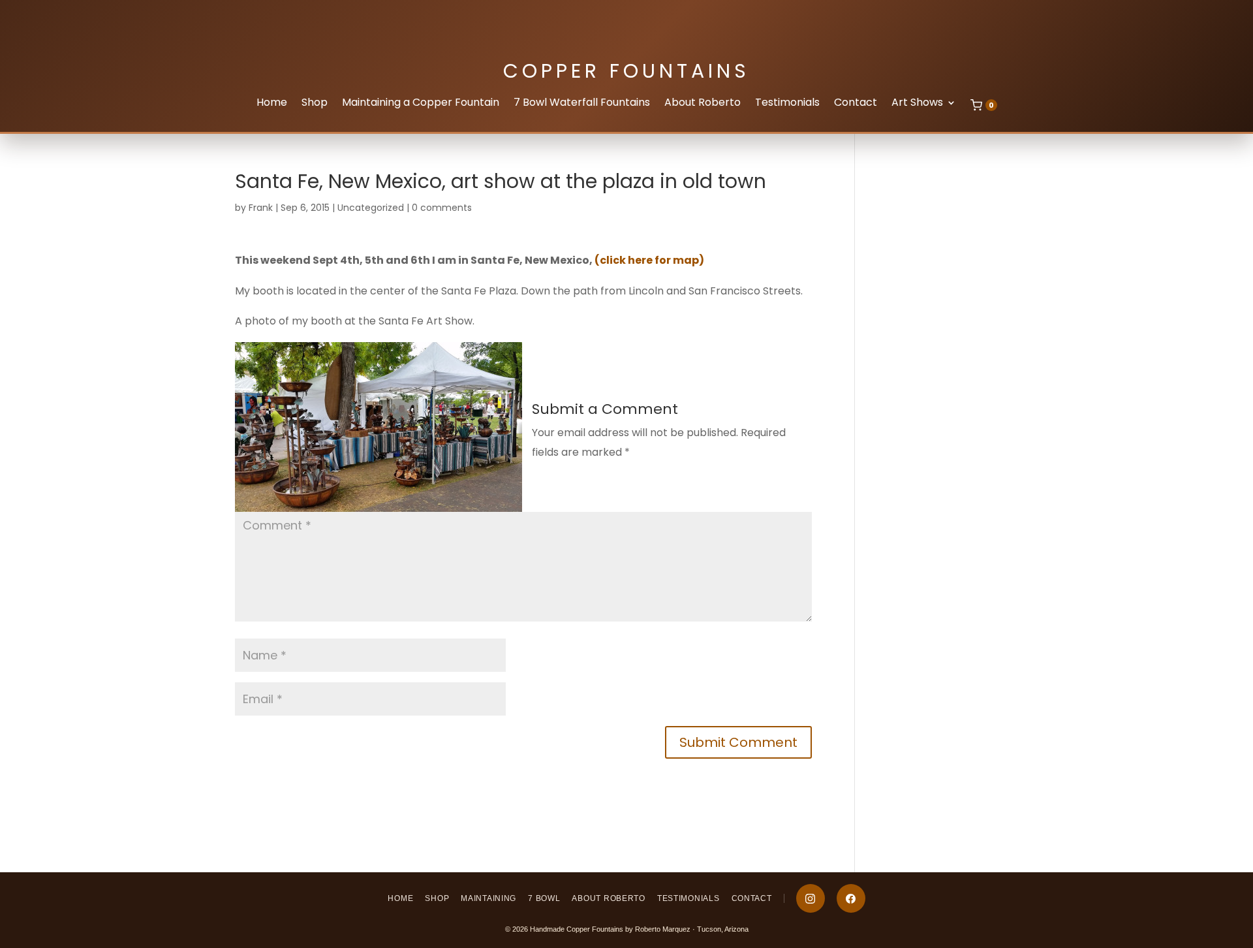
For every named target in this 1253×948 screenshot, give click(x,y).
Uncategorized (370, 207)
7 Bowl (544, 898)
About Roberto (702, 104)
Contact (855, 104)
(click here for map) (649, 260)
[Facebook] (851, 898)
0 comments (442, 207)
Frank (261, 207)
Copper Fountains (626, 71)
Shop (315, 104)
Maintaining (488, 898)
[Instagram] (810, 898)
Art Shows (917, 104)
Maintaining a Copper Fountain (420, 104)
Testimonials (787, 104)
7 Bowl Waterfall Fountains (582, 104)
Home (271, 104)
